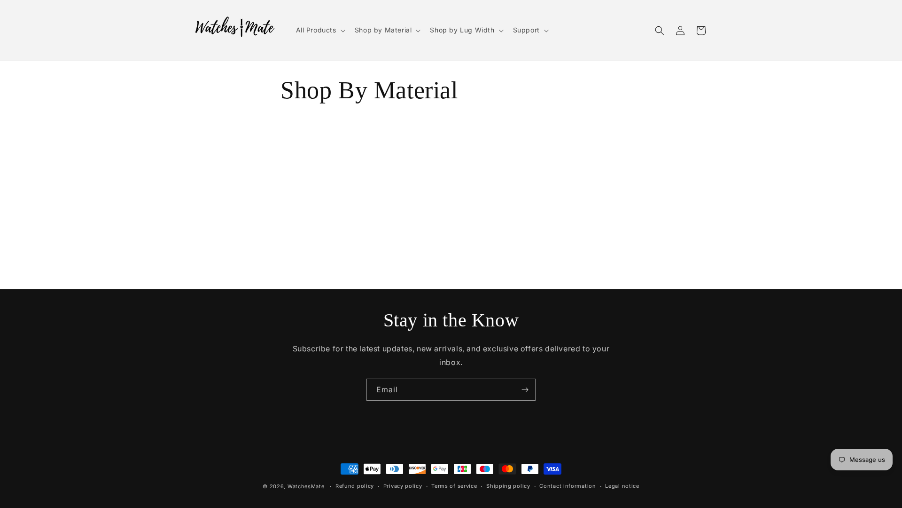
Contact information (567, 486)
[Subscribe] (524, 390)
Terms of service (454, 486)
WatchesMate (306, 486)
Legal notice (622, 486)
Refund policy (354, 486)
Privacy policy (402, 486)
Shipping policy (508, 486)
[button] (319, 30)
